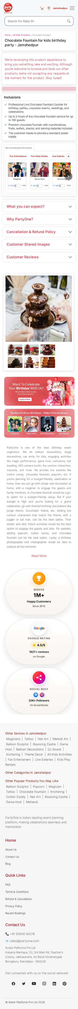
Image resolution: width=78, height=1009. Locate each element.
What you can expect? (25, 206)
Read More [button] (39, 556)
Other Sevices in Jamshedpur (25, 733)
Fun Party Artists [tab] (39, 156)
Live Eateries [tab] (58, 156)
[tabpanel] (38, 356)
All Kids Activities (21, 35)
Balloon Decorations (30, 749)
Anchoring (13, 754)
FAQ (7, 884)
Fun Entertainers (19, 759)
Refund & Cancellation (18, 899)
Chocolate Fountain (32, 791)
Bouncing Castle (44, 744)
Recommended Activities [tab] (18, 147)
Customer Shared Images (28, 244)
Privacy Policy (13, 906)
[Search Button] (68, 21)
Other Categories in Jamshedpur (28, 772)
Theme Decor (33, 754)
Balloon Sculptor (17, 744)
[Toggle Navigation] (72, 8)
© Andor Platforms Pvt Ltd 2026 (25, 1002)
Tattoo (28, 739)
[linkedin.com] (54, 983)
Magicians (13, 739)
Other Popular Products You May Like (31, 781)
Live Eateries (44, 759)
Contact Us (12, 856)
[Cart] (42, 8)
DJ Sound (54, 749)
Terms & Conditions (17, 891)
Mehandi (32, 802)
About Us (10, 849)
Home (7, 35)
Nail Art (43, 739)
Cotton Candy (16, 796)
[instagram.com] (44, 983)
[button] (17, 169)
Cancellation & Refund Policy (31, 232)
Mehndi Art (60, 739)
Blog (7, 863)
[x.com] (23, 983)
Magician (55, 786)
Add (24, 185)
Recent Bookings (15, 913)
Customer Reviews (23, 257)
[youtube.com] (34, 983)
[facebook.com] (13, 983)
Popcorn (38, 786)
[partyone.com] (8, 8)
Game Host (14, 802)
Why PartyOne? (20, 219)
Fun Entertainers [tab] (18, 156)
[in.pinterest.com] (64, 983)
